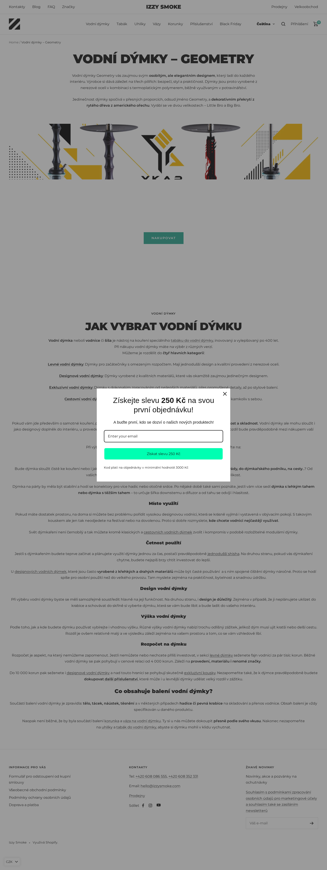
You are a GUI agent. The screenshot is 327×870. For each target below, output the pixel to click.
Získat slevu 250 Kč (163, 454)
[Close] (225, 393)
